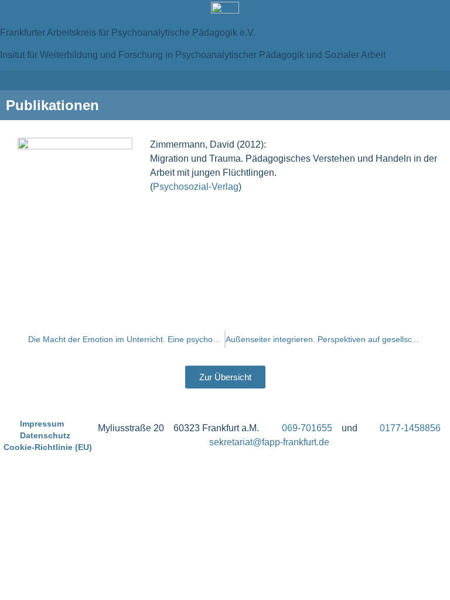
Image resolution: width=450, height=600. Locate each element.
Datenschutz (45, 435)
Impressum (42, 423)
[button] (225, 80)
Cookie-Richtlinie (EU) (48, 447)
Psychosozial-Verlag (195, 187)
